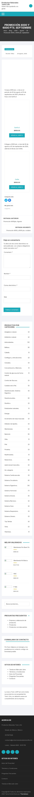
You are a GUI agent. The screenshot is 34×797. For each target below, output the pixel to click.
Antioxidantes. (9, 342)
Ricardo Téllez (10, 53)
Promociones (9, 49)
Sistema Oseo (9, 506)
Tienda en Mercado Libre (17, 669)
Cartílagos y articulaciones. (13, 358)
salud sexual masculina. (12, 465)
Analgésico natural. (11, 332)
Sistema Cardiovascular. (12, 475)
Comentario (8, 252)
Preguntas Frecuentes (16, 676)
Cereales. (8, 363)
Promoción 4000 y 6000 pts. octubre (18, 230)
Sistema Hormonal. (11, 491)
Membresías (9, 429)
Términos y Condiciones (17, 672)
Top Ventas (8, 521)
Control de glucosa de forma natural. (14, 374)
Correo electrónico (10, 285)
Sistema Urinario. (10, 516)
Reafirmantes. (9, 455)
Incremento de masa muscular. (14, 419)
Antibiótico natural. (10, 337)
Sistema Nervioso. (10, 501)
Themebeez (24, 794)
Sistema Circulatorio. (11, 480)
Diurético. (8, 403)
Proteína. (7, 449)
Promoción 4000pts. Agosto (12, 221)
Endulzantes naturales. (12, 408)
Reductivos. (8, 460)
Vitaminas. (8, 532)
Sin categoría (9, 470)
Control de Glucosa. (11, 380)
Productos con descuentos (18, 627)
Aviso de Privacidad (15, 674)
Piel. (6, 444)
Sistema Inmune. (10, 496)
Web (5, 297)
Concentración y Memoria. (13, 368)
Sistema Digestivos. (11, 485)
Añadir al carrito (17, 135)
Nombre (7, 274)
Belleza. (7, 347)
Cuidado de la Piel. (11, 385)
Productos (12, 625)
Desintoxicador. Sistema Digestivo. (12, 392)
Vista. (6, 527)
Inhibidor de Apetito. (11, 424)
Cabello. (7, 352)
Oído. (6, 439)
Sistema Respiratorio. (11, 511)
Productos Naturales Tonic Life (10, 3)
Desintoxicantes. (10, 398)
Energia (7, 413)
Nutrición (7, 434)
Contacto (12, 678)
